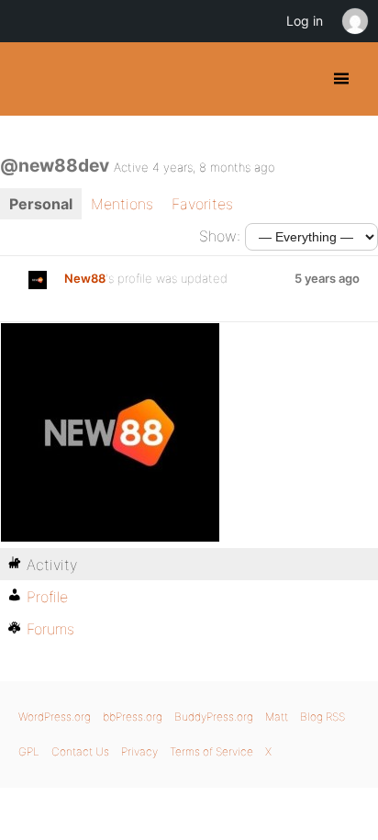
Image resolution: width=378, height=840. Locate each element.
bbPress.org (132, 716)
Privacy (139, 751)
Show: (219, 236)
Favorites (202, 204)
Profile (47, 597)
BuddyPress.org (30, 79)
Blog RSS (322, 716)
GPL (28, 751)
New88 (85, 278)
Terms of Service (211, 751)
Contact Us (80, 751)
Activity (52, 564)
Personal (40, 204)
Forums (50, 629)
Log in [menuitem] (304, 20)
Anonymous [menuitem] (354, 21)
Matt (276, 716)
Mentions (122, 204)
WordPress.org (54, 716)
